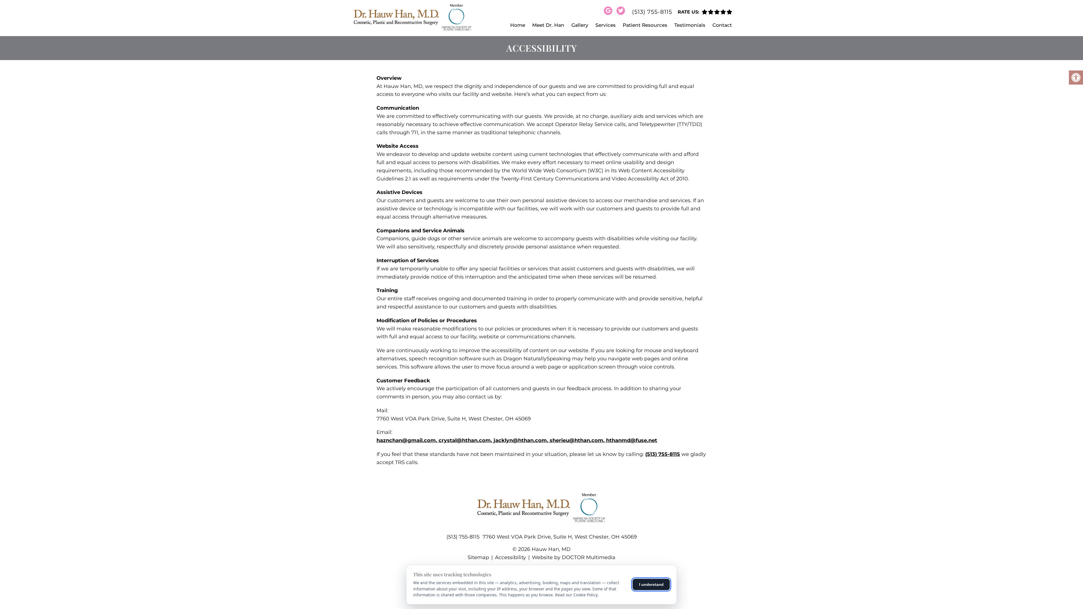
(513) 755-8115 (652, 11)
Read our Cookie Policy (576, 594)
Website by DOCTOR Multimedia (573, 557)
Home (517, 25)
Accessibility (510, 557)
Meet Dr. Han (548, 25)
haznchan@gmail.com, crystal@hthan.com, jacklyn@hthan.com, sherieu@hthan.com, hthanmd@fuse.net (517, 440)
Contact (722, 25)
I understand (651, 584)
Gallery (579, 25)
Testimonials (689, 25)
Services (605, 25)
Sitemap (478, 557)
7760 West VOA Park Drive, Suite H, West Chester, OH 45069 (560, 537)
